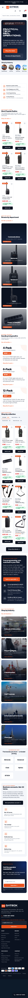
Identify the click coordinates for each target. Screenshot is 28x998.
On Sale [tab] (5, 417)
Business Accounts (19, 957)
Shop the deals (10, 51)
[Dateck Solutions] (9, 905)
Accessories (4, 943)
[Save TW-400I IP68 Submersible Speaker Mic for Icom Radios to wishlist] (11, 487)
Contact (16, 955)
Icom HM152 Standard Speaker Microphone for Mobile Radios (20, 531)
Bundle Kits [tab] (6, 420)
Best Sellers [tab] (16, 417)
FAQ (2, 953)
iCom (16, 937)
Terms (4, 975)
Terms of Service (5, 959)
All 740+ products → (7, 220)
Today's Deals (4, 945)
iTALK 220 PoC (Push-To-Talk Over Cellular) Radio (7, 137)
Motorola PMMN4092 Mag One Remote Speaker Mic (19, 502)
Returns (10, 975)
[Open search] (25, 15)
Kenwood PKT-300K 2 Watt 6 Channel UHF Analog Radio (7, 167)
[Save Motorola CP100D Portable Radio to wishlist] (24, 123)
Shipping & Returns (5, 955)
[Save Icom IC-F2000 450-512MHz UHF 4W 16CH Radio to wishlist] (11, 517)
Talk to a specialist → (11, 579)
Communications (5, 933)
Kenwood (3, 937)
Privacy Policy (4, 957)
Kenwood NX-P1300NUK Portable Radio (20, 470)
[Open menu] (2, 7)
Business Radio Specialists (18, 960)
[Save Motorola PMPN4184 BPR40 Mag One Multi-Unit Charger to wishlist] (11, 456)
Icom (2, 939)
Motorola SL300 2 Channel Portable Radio (20, 168)
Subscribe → (14, 885)
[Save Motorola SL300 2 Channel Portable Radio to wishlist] (24, 153)
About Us (17, 953)
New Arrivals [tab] (17, 420)
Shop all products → (14, 549)
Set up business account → (13, 802)
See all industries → (6, 614)
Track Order (4, 962)
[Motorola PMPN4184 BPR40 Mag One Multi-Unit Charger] (7, 461)
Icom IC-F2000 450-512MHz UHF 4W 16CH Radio (6, 531)
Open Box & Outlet (5, 947)
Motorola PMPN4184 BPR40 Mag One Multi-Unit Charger (7, 471)
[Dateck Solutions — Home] (12, 7)
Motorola (3, 935)
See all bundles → (6, 342)
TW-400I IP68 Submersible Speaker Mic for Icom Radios (6, 501)
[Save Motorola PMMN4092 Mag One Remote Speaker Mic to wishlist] (24, 487)
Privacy (24, 973)
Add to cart (7, 147)
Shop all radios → (6, 118)
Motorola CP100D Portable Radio (19, 138)
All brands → (18, 939)
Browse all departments (13, 56)
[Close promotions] (26, 2)
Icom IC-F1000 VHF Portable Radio (7, 198)
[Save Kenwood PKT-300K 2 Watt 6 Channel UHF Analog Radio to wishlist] (11, 153)
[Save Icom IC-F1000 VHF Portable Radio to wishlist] (11, 184)
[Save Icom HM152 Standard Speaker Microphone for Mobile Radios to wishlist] (24, 517)
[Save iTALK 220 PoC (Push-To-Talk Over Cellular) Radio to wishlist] (11, 123)
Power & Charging (5, 941)
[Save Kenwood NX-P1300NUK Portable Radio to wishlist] (24, 456)
